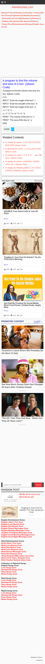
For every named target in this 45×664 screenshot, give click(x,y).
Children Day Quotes (11, 21)
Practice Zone (21, 13)
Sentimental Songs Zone (11, 570)
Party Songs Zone (8, 572)
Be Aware (25, 21)
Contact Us (39, 660)
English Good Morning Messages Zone (18, 535)
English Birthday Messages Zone (15, 530)
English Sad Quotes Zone (12, 526)
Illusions (36, 18)
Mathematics (25, 18)
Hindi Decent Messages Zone (13, 552)
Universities (7, 18)
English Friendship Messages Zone (17, 533)
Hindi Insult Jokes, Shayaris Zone (15, 558)
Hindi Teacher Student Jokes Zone (16, 560)
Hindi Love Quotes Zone (11, 545)
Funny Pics (6, 24)
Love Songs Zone (8, 568)
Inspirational (16, 15)
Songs (29, 24)
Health (26, 15)
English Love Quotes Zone (12, 524)
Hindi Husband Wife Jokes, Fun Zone (18, 556)
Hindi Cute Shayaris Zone (12, 549)
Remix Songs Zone (9, 574)
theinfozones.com (22, 7)
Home (3, 13)
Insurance (35, 15)
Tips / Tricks (34, 13)
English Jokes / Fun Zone (12, 522)
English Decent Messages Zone (14, 528)
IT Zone (11, 13)
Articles (33, 21)
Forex (15, 18)
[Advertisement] (22, 55)
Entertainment (19, 24)
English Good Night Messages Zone (16, 537)
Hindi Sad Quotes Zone (11, 547)
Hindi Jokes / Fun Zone (11, 543)
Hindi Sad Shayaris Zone (11, 554)
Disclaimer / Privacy (36, 657)
